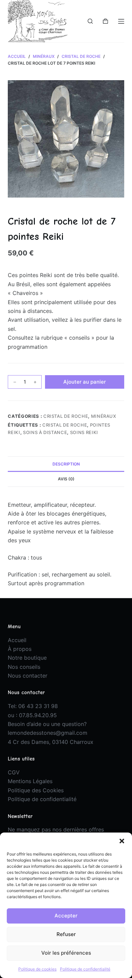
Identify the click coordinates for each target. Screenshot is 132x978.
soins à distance (45, 432)
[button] (121, 841)
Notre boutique (27, 657)
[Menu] (121, 21)
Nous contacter (27, 675)
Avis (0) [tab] (66, 478)
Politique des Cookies (36, 790)
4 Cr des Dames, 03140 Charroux (50, 741)
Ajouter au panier (84, 382)
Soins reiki (84, 432)
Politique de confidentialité (85, 969)
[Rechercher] (90, 21)
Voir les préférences (66, 953)
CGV (14, 772)
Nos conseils (24, 666)
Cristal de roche (65, 416)
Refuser (66, 934)
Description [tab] (66, 464)
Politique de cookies (37, 969)
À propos (19, 648)
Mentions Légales (30, 781)
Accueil (17, 640)
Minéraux (103, 416)
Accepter (66, 915)
